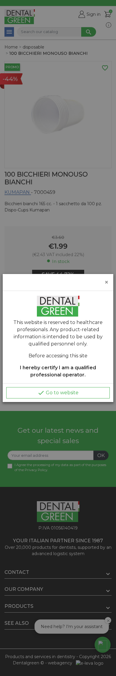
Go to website (58, 392)
